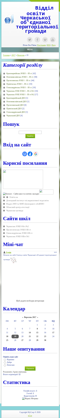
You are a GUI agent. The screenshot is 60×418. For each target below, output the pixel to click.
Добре (9, 362)
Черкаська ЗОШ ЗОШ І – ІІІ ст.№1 (20, 91)
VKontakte (45, 39)
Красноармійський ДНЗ (15, 98)
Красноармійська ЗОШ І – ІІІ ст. (19, 73)
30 (45, 340)
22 (37, 336)
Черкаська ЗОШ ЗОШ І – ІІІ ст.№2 (20, 94)
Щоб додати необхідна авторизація (30, 301)
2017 (13, 55)
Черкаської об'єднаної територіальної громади (37, 24)
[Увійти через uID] (24, 154)
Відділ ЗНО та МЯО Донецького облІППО (25, 204)
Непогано (11, 365)
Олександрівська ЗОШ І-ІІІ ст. (19, 233)
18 (7, 336)
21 (30, 336)
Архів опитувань (19, 372)
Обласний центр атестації (17, 207)
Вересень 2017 (30, 317)
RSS (49, 45)
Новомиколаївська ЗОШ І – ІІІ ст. (19, 77)
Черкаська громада (14, 210)
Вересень (20, 55)
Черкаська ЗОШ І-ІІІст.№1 (17, 236)
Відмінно (10, 359)
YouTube (53, 39)
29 (37, 340)
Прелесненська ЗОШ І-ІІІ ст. (18, 229)
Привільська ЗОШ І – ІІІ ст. (17, 84)
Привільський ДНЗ (14, 108)
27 (22, 340)
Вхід (54, 45)
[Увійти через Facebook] (30, 154)
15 (37, 332)
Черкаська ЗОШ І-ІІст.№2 (17, 226)
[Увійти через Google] (35, 153)
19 (15, 336)
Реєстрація (41, 45)
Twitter (29, 39)
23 (45, 336)
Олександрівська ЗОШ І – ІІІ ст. (19, 87)
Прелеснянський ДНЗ (15, 105)
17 (53, 332)
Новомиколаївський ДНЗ (16, 101)
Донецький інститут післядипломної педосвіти (27, 200)
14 (30, 332)
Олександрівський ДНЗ (15, 112)
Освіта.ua (13, 197)
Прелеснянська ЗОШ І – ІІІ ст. (18, 80)
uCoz (30, 415)
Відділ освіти (40, 11)
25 (7, 340)
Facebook (37, 39)
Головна (6, 55)
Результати (7, 372)
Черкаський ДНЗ (13, 115)
